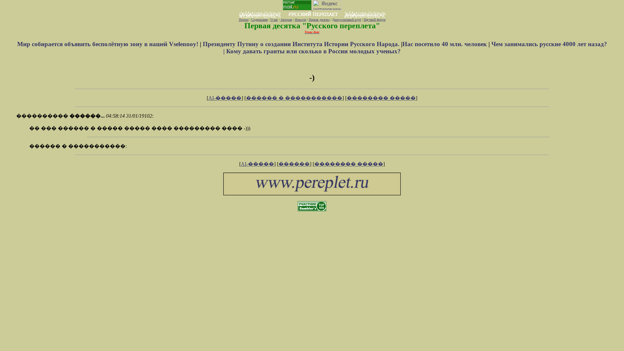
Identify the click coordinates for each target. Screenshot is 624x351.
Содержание (259, 19)
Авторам (286, 19)
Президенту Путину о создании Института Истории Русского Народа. (302, 44)
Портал (244, 19)
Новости (300, 19)
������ (294, 164)
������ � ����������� (294, 98)
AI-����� (224, 98)
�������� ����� (381, 98)
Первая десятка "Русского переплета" (312, 25)
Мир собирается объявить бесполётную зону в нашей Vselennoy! (108, 44)
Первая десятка (319, 19)
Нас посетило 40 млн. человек (444, 44)
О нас (274, 19)
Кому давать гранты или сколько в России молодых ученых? (313, 51)
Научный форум (374, 19)
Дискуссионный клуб (346, 19)
